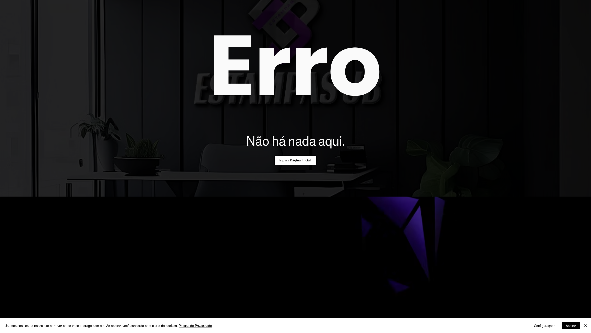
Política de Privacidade (195, 325)
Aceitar (571, 325)
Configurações (544, 325)
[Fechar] (585, 325)
